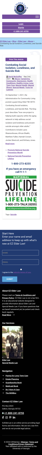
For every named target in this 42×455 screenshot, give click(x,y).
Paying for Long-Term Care (17, 376)
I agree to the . (16, 273)
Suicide (13, 214)
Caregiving (25, 79)
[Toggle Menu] (37, 17)
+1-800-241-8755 (21, 31)
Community (11, 81)
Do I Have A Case (13, 389)
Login (21, 24)
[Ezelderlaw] (21, 14)
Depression (21, 81)
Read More (6, 315)
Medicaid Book (12, 386)
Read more (9, 144)
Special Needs (19, 87)
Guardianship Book (14, 383)
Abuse (17, 79)
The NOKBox (11, 393)
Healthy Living (22, 83)
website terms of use (22, 272)
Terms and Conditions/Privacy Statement (23, 443)
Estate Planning (12, 379)
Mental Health (21, 85)
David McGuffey (15, 77)
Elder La (5, 360)
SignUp (21, 28)
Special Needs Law (10, 363)
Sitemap (24, 442)
